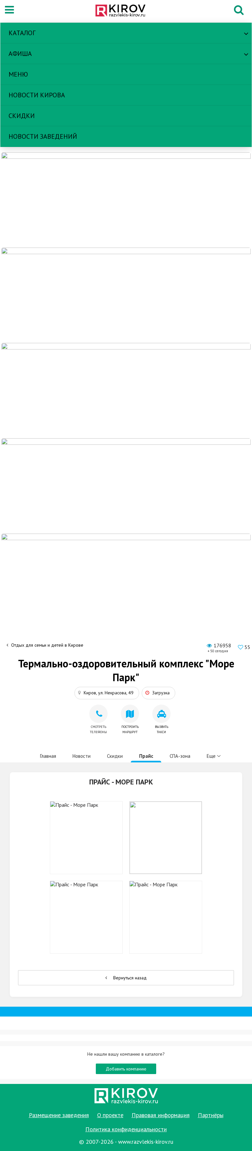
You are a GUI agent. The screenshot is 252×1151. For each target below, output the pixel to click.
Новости (82, 756)
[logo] (124, 11)
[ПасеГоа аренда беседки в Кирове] (126, 486)
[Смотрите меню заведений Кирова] (126, 581)
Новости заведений (43, 136)
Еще (211, 756)
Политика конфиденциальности (126, 1129)
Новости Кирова (37, 95)
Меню (18, 74)
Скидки (22, 115)
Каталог (22, 33)
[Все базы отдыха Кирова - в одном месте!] (126, 295)
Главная (48, 756)
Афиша (20, 53)
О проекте (110, 1115)
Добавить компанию (126, 1069)
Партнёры (210, 1115)
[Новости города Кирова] (126, 390)
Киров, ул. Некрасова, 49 (109, 693)
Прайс (146, 756)
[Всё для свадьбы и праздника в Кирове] (126, 200)
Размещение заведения (59, 1115)
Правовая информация (161, 1115)
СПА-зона (180, 756)
